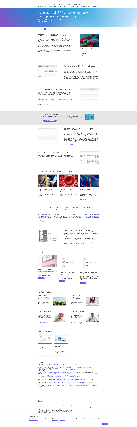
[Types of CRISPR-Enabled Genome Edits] (47, 71)
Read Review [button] (82, 55)
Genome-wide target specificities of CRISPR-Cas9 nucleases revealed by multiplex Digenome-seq (67, 383)
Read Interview (83, 199)
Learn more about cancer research (77, 305)
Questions (96, 6)
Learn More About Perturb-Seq (50, 120)
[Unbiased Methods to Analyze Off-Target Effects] (89, 157)
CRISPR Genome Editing (62, 6)
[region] (68, 420)
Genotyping (55, 6)
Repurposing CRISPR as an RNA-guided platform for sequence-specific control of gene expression (67, 372)
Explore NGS (45, 355)
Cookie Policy (55, 420)
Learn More (41, 278)
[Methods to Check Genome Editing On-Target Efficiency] (89, 94)
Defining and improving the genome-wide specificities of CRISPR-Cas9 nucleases (59, 376)
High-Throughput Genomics (77, 6)
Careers (97, 414)
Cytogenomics (70, 6)
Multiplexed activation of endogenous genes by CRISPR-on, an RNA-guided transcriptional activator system (68, 373)
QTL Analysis (85, 6)
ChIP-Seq (72, 214)
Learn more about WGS (68, 144)
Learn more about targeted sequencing (45, 106)
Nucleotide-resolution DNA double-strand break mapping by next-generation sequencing (66, 382)
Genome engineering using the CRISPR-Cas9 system (67, 375)
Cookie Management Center (94, 424)
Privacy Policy (62, 420)
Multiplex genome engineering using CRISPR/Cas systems (58, 364)
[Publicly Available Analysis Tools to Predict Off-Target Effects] (47, 134)
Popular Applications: (45, 28)
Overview (50, 6)
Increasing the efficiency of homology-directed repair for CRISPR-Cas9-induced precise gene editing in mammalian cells (70, 369)
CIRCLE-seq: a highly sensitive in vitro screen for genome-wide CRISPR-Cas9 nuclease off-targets (80, 385)
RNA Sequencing (58, 214)
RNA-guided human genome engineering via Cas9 (58, 365)
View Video (61, 198)
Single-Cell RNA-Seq (44, 214)
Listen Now (40, 198)
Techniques (39, 28)
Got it (105, 424)
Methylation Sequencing (92, 214)
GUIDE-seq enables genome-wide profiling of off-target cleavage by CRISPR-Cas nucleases (67, 379)
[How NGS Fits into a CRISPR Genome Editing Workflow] (47, 236)
